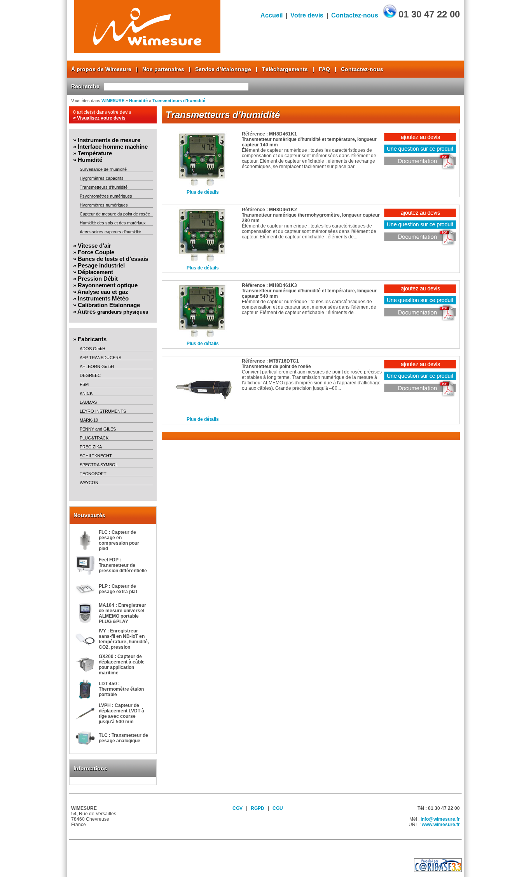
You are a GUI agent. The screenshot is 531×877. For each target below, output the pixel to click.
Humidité (138, 100)
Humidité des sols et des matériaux (113, 223)
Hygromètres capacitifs (102, 178)
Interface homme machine (113, 146)
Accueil (271, 15)
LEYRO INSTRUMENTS (103, 411)
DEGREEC (90, 375)
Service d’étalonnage (223, 69)
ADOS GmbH (92, 348)
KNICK (86, 393)
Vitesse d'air (94, 245)
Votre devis (306, 15)
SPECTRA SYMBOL (99, 464)
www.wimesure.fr (441, 824)
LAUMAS (88, 402)
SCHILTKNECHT (96, 455)
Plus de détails (203, 192)
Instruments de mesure (109, 140)
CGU (277, 808)
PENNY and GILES (98, 429)
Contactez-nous (354, 15)
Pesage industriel (101, 265)
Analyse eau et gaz (102, 291)
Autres (112, 311)
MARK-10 (89, 420)
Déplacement (95, 272)
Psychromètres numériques (106, 196)
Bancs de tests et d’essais (113, 258)
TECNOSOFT (93, 473)
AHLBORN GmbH (97, 366)
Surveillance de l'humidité (103, 169)
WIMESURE (112, 100)
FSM (84, 384)
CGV (237, 808)
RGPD (257, 808)
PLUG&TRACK (94, 438)
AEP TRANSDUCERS (100, 357)
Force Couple (96, 252)
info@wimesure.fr (440, 819)
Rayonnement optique (108, 285)
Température (95, 153)
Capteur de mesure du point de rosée (115, 214)
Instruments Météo (103, 298)
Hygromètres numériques (104, 205)
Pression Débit (98, 278)
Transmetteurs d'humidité (178, 100)
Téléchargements (285, 69)
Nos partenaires (163, 69)
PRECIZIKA (91, 447)
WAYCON (89, 482)
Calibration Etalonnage (109, 305)
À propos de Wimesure (101, 69)
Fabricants (92, 339)
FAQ (324, 69)
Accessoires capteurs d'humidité (110, 231)
